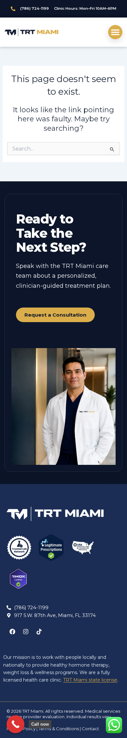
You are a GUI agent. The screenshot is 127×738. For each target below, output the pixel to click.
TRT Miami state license (90, 680)
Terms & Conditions (58, 728)
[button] (115, 32)
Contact (90, 728)
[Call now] (15, 724)
